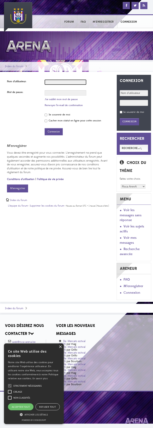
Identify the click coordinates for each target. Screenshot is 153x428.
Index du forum (14, 66)
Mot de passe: (15, 92)
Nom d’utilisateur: (16, 81)
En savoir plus (40, 378)
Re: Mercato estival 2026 (72, 342)
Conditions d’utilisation (20, 179)
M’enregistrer (17, 188)
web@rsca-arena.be (23, 342)
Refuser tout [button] (47, 406)
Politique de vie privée (50, 179)
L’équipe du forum (18, 205)
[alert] (34, 383)
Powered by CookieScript (34, 420)
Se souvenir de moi (59, 114)
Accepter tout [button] (21, 406)
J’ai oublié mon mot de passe (61, 99)
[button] (27, 386)
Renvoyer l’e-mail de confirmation (64, 105)
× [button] (60, 346)
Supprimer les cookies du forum (47, 205)
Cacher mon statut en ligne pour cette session (74, 120)
